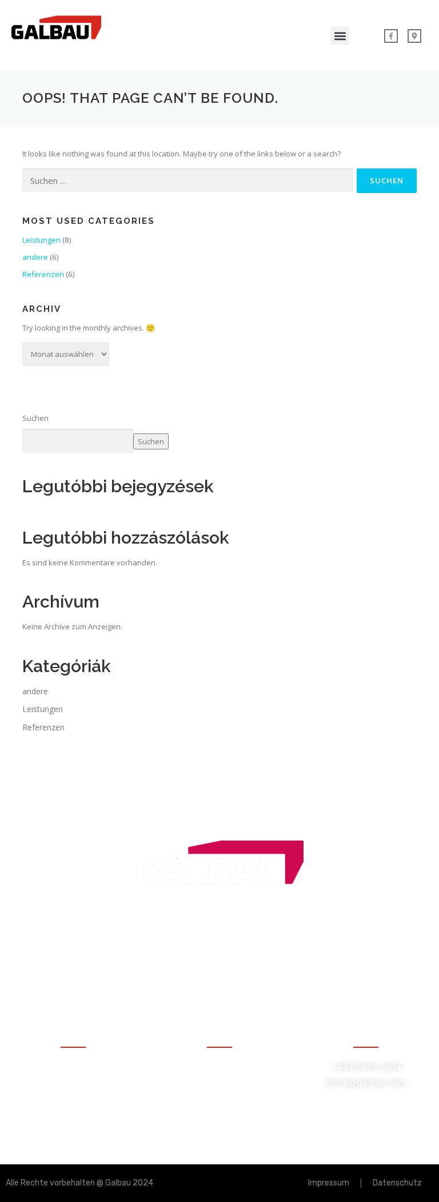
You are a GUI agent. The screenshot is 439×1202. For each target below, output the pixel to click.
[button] (339, 35)
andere (35, 257)
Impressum (328, 1183)
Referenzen (43, 274)
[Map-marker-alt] (414, 36)
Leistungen (41, 240)
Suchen (35, 418)
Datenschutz (397, 1183)
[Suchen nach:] (187, 180)
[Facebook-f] (391, 36)
